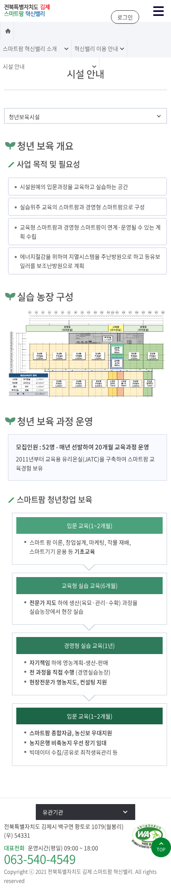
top (161, 849)
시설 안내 (14, 66)
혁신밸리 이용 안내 (96, 48)
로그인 (125, 17)
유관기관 (53, 812)
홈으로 (7, 31)
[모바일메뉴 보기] (158, 11)
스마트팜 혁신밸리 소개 (30, 48)
